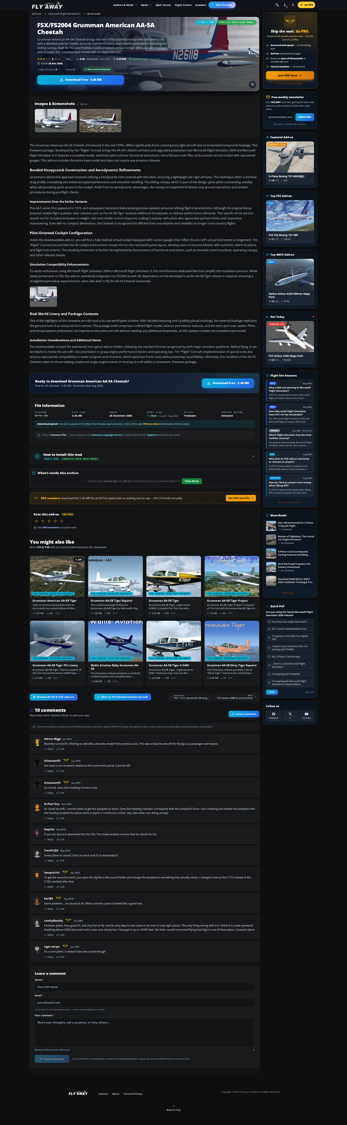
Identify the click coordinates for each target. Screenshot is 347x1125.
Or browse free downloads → (290, 83)
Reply (50, 749)
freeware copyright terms (107, 434)
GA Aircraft (93, 13)
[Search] (277, 5)
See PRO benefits (239, 498)
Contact (103, 1093)
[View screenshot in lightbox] (252, 84)
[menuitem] (222, 5)
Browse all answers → (290, 502)
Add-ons (36, 13)
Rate (68, 59)
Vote (272, 692)
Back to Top (173, 1109)
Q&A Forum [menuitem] (163, 5)
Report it (152, 434)
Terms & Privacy (132, 1093)
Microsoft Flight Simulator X (64, 13)
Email (39, 995)
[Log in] (293, 5)
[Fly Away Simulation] (47, 5)
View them (192, 481)
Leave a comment (245, 714)
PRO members (151, 423)
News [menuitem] (144, 5)
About (115, 1093)
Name (39, 979)
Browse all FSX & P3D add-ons (55, 697)
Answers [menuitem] (200, 5)
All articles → (290, 592)
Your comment (44, 1015)
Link (62, 749)
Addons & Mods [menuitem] (123, 5)
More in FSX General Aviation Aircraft (124, 697)
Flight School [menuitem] (183, 5)
